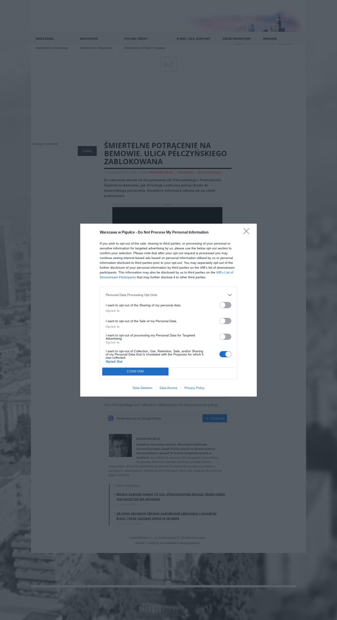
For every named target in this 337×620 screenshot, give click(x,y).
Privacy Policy (194, 388)
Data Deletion (142, 388)
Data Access (168, 388)
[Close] (247, 232)
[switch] (225, 305)
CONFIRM (135, 371)
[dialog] (168, 310)
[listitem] (168, 295)
